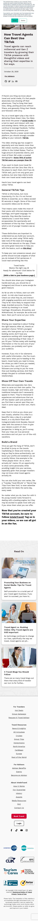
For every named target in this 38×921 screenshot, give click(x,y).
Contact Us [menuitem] (19, 808)
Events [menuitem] (19, 772)
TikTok (25, 138)
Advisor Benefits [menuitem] (19, 768)
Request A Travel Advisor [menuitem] (19, 718)
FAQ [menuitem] (19, 804)
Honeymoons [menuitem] (19, 743)
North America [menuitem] (19, 746)
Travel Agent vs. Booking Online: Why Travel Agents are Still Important (18, 630)
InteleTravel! (17, 517)
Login (19, 823)
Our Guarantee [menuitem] (19, 790)
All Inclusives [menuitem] (19, 732)
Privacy (14, 894)
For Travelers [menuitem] (19, 707)
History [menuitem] (19, 793)
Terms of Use (22, 894)
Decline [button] (23, 20)
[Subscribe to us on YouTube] (21, 830)
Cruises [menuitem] (19, 736)
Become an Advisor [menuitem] (19, 775)
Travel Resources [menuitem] (19, 725)
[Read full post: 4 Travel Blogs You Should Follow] (19, 667)
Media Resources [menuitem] (19, 801)
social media (27, 121)
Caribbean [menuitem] (19, 750)
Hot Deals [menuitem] (19, 710)
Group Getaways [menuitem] (19, 714)
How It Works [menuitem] (19, 786)
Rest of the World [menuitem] (19, 757)
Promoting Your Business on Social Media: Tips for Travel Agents (17, 585)
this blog (27, 248)
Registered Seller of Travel (22, 892)
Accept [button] (15, 20)
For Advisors (9, 76)
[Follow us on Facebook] (11, 830)
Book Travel (19, 816)
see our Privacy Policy (28, 10)
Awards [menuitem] (19, 797)
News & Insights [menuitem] (19, 728)
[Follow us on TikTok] (16, 830)
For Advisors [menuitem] (19, 764)
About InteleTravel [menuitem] (19, 783)
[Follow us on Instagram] (27, 830)
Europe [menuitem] (19, 754)
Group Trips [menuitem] (19, 739)
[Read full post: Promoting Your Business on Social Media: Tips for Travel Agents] (19, 578)
